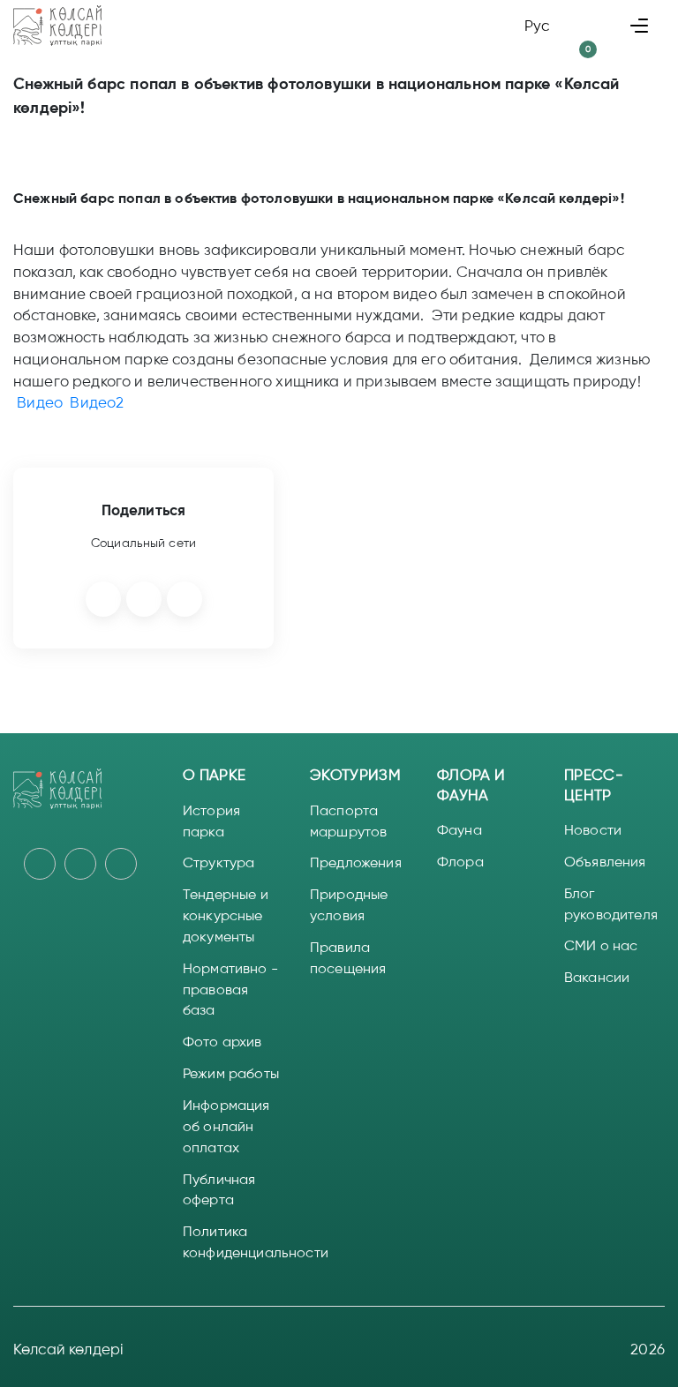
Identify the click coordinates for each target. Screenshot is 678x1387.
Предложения (356, 862)
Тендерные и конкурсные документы (225, 915)
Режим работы (231, 1073)
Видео (40, 402)
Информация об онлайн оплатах (226, 1126)
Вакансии (596, 977)
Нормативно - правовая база (230, 989)
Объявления (605, 861)
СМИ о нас (600, 945)
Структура (218, 862)
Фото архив (222, 1041)
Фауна (459, 829)
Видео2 (97, 402)
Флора (460, 861)
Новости (593, 829)
